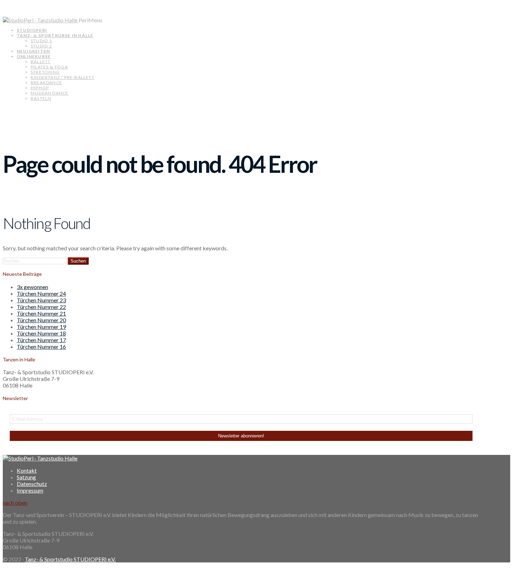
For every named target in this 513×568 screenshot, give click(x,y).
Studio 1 (41, 40)
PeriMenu (90, 20)
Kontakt (27, 470)
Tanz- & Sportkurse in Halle (55, 35)
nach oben (15, 502)
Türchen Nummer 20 (41, 320)
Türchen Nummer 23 (41, 300)
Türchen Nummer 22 (41, 306)
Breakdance (46, 82)
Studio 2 (41, 46)
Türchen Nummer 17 (41, 340)
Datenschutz (32, 483)
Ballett (41, 61)
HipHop (40, 87)
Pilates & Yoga (49, 66)
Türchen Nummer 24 (41, 293)
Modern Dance (49, 93)
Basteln (41, 98)
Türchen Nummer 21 (41, 313)
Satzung (26, 477)
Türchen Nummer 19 (41, 326)
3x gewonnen (32, 286)
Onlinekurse (34, 56)
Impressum (30, 490)
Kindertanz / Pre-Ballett (63, 77)
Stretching (45, 72)
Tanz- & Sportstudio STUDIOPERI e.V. (70, 559)
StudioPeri (32, 30)
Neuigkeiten (33, 51)
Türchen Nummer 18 (41, 333)
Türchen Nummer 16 (41, 346)
